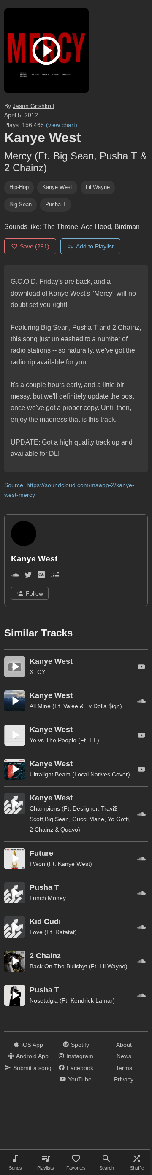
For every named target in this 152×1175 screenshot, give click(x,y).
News (124, 1056)
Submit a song (32, 1068)
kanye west (57, 187)
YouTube (80, 1079)
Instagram (79, 1056)
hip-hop (19, 187)
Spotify (80, 1044)
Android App (32, 1056)
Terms (124, 1068)
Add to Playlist (95, 246)
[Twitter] (28, 576)
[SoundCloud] (15, 576)
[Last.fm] (41, 576)
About (124, 1044)
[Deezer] (55, 576)
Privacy (123, 1079)
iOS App (32, 1044)
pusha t (55, 204)
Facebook (80, 1068)
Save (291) (34, 246)
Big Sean (20, 204)
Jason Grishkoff (33, 105)
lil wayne (98, 187)
